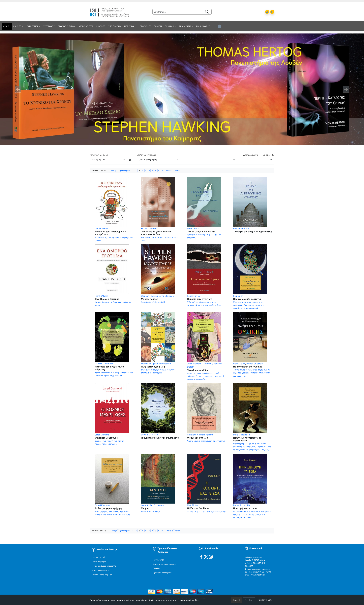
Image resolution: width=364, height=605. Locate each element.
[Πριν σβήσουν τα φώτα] (250, 478)
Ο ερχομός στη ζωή (197, 437)
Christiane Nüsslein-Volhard (200, 434)
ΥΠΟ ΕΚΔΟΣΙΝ (114, 26)
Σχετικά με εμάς (99, 557)
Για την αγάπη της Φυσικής (247, 366)
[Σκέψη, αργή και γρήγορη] (112, 478)
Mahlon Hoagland (149, 363)
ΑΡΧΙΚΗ (6, 26)
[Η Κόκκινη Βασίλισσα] (204, 478)
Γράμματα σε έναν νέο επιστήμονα (160, 437)
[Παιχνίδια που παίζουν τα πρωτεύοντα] (250, 408)
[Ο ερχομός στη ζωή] (204, 408)
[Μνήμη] (158, 478)
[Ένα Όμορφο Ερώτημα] (112, 269)
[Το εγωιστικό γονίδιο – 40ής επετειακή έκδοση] (158, 201)
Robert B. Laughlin (241, 505)
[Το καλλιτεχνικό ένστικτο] (204, 201)
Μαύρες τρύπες (149, 299)
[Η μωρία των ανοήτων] (204, 269)
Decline (249, 600)
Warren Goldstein (254, 363)
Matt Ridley (192, 505)
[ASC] (130, 159)
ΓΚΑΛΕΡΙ (158, 26)
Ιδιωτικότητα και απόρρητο (164, 564)
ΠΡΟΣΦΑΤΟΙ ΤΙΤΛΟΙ (66, 26)
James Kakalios (102, 228)
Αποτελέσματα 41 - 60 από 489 (258, 155)
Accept (236, 600)
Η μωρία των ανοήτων (199, 299)
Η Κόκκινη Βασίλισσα (198, 508)
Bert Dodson (165, 363)
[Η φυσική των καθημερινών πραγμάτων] (112, 201)
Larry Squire (146, 505)
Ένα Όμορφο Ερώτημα (107, 299)
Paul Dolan (238, 296)
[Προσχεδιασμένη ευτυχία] (250, 269)
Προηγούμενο (124, 170)
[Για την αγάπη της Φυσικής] (250, 337)
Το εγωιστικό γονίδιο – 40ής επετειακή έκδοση (156, 233)
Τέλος (177, 170)
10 (163, 170)
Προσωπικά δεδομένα (162, 573)
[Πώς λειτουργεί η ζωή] (158, 337)
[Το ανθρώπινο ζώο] (204, 337)
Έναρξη (113, 170)
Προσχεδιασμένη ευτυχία (247, 299)
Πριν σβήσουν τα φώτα (245, 508)
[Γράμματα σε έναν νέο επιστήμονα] (158, 408)
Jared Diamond (194, 363)
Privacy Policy (265, 600)
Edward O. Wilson (241, 228)
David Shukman (166, 296)
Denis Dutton (193, 228)
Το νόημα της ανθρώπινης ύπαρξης (252, 231)
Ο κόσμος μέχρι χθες (106, 437)
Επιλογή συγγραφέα (146, 155)
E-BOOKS (100, 26)
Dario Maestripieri (241, 434)
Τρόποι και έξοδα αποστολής (104, 566)
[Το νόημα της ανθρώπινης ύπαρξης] (250, 201)
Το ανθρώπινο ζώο (197, 370)
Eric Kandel (159, 505)
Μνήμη (144, 508)
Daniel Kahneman (103, 505)
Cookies (156, 568)
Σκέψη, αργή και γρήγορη (108, 508)
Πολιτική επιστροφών (100, 570)
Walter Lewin (239, 363)
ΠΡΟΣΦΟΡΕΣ (145, 26)
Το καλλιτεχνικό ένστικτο (201, 231)
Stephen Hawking (149, 296)
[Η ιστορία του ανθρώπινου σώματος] (112, 337)
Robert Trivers (193, 296)
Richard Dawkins (149, 228)
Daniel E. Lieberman (104, 363)
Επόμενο (169, 170)
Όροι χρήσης (158, 560)
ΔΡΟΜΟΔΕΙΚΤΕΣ (85, 26)
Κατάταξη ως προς (99, 155)
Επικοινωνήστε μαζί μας (102, 575)
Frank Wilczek (101, 296)
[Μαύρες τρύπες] (158, 269)
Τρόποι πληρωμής (99, 561)
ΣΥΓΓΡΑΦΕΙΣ (49, 26)
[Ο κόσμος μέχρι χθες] (112, 408)
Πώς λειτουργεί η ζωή (153, 366)
